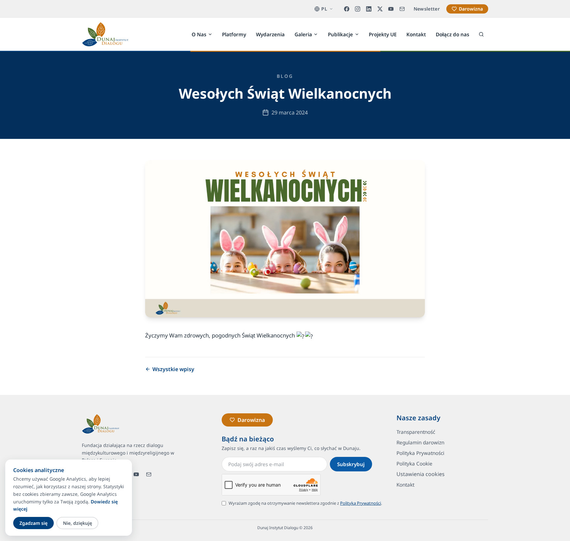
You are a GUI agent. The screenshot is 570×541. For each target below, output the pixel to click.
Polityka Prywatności (420, 453)
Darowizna (471, 9)
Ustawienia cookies (420, 474)
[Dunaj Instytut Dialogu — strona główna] (105, 34)
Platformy (234, 34)
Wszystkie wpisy (173, 369)
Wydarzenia (270, 34)
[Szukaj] (481, 34)
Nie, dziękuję (77, 523)
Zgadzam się (33, 523)
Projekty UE (382, 34)
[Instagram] (358, 9)
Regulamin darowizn (420, 442)
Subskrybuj (350, 464)
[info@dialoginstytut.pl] (402, 9)
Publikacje (340, 34)
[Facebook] (347, 9)
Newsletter (427, 9)
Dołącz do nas (452, 34)
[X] (380, 9)
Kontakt (416, 34)
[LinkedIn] (369, 9)
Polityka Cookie (414, 463)
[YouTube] (391, 9)
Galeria (303, 34)
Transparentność (415, 432)
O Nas (199, 34)
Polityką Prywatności (360, 503)
